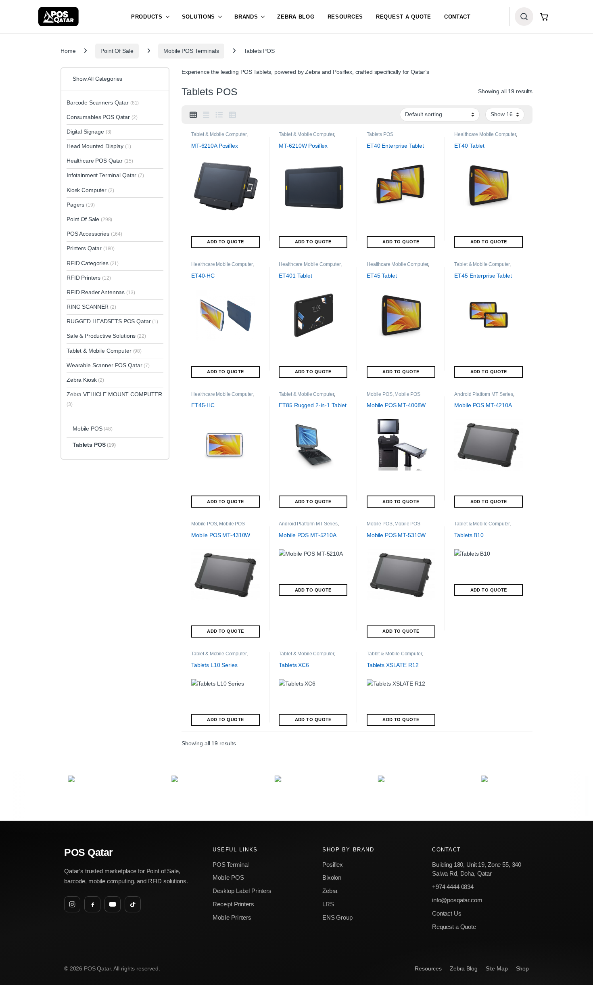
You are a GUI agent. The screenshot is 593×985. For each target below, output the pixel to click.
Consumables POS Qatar (102, 117)
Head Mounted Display (99, 146)
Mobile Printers (232, 917)
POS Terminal (230, 864)
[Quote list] (544, 16)
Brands (246, 17)
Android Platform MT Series (483, 394)
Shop (522, 969)
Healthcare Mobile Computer (485, 134)
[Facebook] (92, 904)
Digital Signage (89, 131)
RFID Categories (93, 263)
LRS (328, 904)
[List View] (219, 115)
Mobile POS (380, 394)
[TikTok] (133, 904)
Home (68, 51)
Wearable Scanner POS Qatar (108, 365)
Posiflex (332, 864)
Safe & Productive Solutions (106, 336)
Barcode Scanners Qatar (103, 102)
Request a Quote (403, 17)
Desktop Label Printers (242, 890)
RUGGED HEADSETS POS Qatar (112, 321)
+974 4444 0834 (453, 886)
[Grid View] (193, 115)
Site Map (497, 969)
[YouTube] (112, 904)
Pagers (80, 204)
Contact (457, 17)
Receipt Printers (233, 904)
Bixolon (331, 877)
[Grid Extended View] (206, 115)
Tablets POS (380, 134)
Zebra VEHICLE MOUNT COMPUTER (114, 399)
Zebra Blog (295, 17)
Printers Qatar (91, 248)
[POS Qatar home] (58, 16)
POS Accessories (94, 233)
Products (147, 17)
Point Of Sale (116, 51)
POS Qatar (88, 852)
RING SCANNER (91, 306)
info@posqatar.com (457, 900)
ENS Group (337, 917)
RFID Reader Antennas (101, 292)
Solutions (198, 17)
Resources (345, 17)
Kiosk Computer (90, 190)
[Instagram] (72, 904)
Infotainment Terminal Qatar (105, 175)
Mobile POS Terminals (191, 51)
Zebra (329, 890)
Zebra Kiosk (85, 379)
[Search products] (524, 16)
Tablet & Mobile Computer (218, 134)
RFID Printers (89, 277)
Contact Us (446, 913)
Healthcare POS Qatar (100, 160)
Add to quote (225, 241)
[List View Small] (232, 115)
